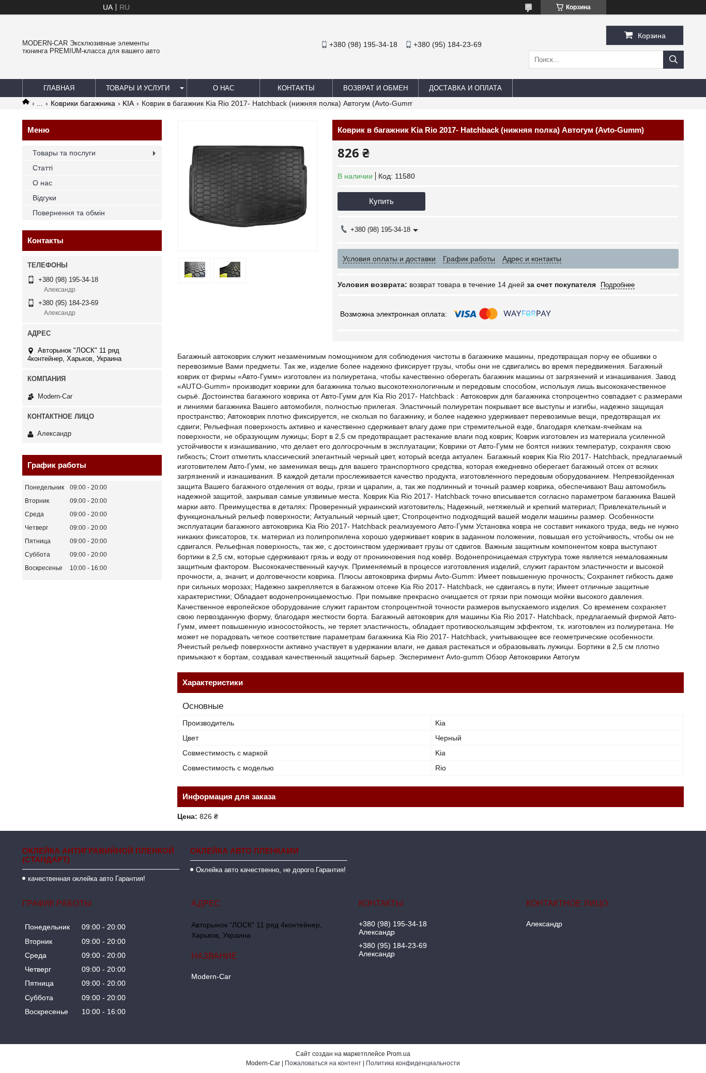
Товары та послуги (64, 153)
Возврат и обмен (375, 88)
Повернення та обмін (69, 213)
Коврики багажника (83, 103)
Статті (43, 168)
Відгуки (44, 198)
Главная (58, 88)
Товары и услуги (138, 88)
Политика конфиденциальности (413, 1063)
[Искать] (673, 60)
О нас (223, 88)
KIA (128, 103)
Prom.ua (398, 1054)
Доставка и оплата (465, 88)
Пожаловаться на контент (323, 1063)
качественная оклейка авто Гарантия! (86, 878)
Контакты (296, 88)
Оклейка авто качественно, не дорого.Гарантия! (271, 870)
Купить (381, 201)
